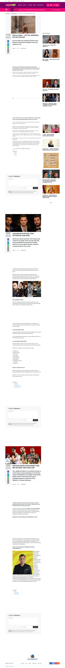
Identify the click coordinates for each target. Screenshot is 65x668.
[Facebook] (8, 41)
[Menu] (48, 5)
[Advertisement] (26, 58)
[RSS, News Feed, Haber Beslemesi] (58, 663)
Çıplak (15, 153)
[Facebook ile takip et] (50, 663)
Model (16, 152)
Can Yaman (16, 384)
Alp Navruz (16, 383)
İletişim (30, 663)
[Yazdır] (8, 50)
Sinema (30, 5)
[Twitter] (8, 43)
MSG (15, 591)
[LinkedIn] (8, 45)
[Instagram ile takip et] (56, 663)
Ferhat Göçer (17, 592)
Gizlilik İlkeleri (34, 663)
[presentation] (9, 9)
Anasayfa (22, 663)
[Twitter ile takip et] (53, 663)
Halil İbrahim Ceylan (18, 385)
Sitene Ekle (39, 663)
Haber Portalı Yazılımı (10, 666)
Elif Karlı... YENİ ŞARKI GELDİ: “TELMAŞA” (25, 9)
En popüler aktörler (18, 387)
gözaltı (16, 154)
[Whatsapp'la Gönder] (8, 46)
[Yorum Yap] (8, 52)
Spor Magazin (40, 5)
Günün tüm (56, 9)
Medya (34, 5)
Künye (26, 663)
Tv (27, 5)
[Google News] (18, 48)
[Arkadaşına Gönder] (8, 48)
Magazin (20, 5)
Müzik (24, 5)
